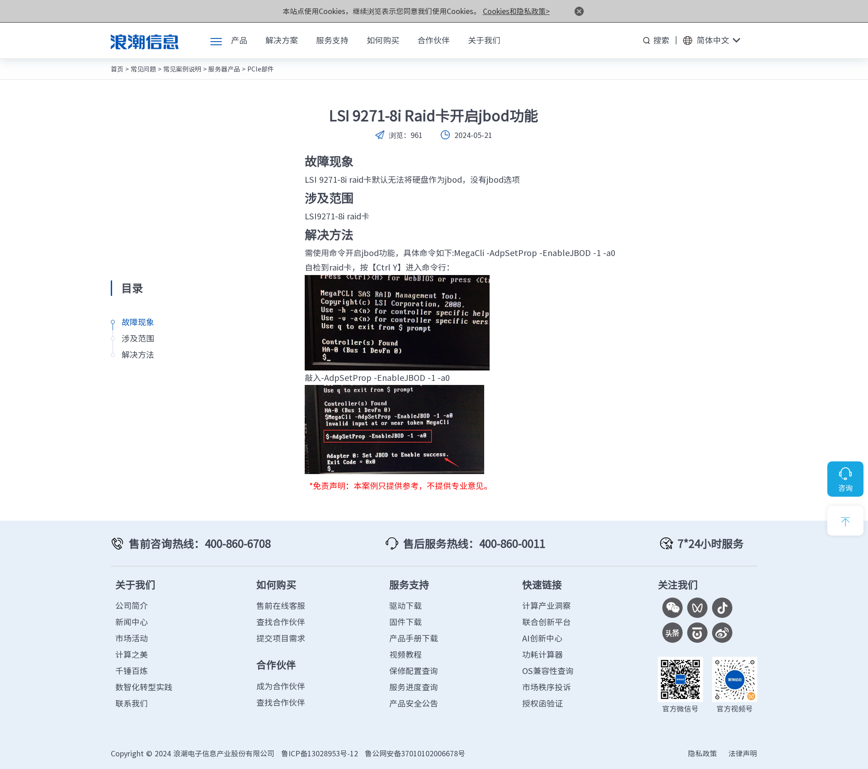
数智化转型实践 (143, 687)
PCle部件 (260, 68)
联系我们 (131, 703)
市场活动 (131, 638)
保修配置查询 (413, 671)
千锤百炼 (131, 671)
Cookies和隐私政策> (516, 10)
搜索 (661, 40)
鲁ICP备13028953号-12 (319, 753)
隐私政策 (702, 753)
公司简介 (131, 605)
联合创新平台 (546, 622)
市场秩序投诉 (546, 687)
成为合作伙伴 (280, 686)
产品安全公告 (413, 703)
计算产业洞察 (546, 605)
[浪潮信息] (145, 40)
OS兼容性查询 (548, 671)
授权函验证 (542, 703)
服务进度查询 (413, 687)
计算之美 (131, 654)
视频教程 (405, 654)
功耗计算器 (542, 654)
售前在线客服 (280, 605)
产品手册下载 (413, 638)
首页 (117, 68)
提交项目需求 (280, 638)
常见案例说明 (182, 68)
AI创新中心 (542, 638)
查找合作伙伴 (280, 622)
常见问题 (143, 68)
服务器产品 (224, 68)
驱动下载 (405, 605)
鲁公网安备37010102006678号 (415, 753)
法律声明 (742, 753)
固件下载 (405, 622)
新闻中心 (131, 622)
